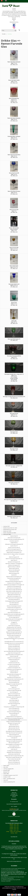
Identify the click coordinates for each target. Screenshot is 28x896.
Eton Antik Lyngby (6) (14, 602)
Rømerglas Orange (14, 448)
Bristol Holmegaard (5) (14, 573)
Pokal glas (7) (14, 705)
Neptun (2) (14, 687)
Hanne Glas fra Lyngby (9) (14, 625)
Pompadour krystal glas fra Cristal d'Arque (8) (14, 706)
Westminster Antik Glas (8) (14, 754)
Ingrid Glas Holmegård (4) (14, 649)
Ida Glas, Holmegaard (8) (14, 646)
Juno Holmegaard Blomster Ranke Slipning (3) (14, 651)
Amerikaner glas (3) (14, 541)
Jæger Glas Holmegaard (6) (14, 653)
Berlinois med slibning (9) (14, 570)
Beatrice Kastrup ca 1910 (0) (14, 566)
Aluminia (4, 11)
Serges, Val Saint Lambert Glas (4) (14, 721)
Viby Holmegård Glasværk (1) (14, 747)
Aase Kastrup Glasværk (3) (14, 764)
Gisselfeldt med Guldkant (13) (14, 615)
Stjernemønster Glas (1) (14, 726)
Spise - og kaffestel (22, 15)
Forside (14, 8)
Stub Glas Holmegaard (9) (14, 729)
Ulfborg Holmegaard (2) (14, 742)
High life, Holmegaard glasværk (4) (14, 632)
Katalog (14, 9)
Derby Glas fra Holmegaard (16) (14, 588)
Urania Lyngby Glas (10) (14, 746)
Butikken (14, 19)
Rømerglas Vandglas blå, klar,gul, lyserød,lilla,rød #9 (14, 396)
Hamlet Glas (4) (14, 624)
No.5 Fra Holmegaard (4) (14, 689)
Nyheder (21, 14)
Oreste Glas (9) (14, 698)
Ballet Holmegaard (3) (14, 557)
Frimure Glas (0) (14, 611)
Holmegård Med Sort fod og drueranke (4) (14, 641)
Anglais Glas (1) (14, 542)
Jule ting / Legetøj (11, 14)
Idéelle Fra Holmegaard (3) (14, 648)
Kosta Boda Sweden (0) (14, 662)
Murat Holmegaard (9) (14, 682)
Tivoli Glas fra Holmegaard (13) (14, 736)
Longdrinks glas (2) (14, 671)
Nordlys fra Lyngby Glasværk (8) (14, 690)
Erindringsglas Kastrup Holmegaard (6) (14, 601)
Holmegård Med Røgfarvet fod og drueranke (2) (14, 639)
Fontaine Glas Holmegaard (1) (14, 607)
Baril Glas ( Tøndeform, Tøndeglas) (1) (14, 563)
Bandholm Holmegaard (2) (14, 562)
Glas (6, 14)
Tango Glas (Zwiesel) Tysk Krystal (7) (14, 733)
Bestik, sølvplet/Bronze (16, 12)
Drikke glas (23, 12)
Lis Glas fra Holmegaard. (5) (14, 667)
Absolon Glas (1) (14, 536)
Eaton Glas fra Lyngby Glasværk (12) (14, 589)
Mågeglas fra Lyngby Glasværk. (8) (14, 684)
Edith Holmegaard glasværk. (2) (14, 593)
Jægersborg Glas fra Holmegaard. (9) (14, 654)
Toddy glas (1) (14, 737)
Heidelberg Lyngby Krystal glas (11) (14, 628)
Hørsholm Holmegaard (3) (14, 644)
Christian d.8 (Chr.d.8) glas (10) (14, 583)
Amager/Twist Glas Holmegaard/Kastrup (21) (14, 539)
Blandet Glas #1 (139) (14, 571)
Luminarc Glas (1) (14, 672)
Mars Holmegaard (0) (14, 675)
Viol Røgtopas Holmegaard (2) (14, 750)
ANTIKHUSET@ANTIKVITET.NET (15, 804)
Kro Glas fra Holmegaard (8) (14, 664)
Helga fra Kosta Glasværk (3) (14, 630)
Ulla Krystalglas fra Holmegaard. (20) (14, 744)
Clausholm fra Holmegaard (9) (14, 586)
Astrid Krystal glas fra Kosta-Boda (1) (14, 550)
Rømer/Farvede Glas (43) (14, 720)
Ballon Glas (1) (14, 560)
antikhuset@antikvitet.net (7, 888)
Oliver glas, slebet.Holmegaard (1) (14, 697)
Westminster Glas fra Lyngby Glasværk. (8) (14, 755)
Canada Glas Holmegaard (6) (14, 578)
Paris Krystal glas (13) (14, 702)
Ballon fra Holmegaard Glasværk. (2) (14, 558)
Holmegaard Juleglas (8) (14, 637)
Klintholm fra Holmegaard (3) (14, 658)
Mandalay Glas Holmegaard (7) (14, 674)
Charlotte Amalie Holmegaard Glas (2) (14, 581)
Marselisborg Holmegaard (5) (14, 677)
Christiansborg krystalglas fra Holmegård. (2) (14, 584)
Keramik (17, 14)
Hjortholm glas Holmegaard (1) (14, 635)
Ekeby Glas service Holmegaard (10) (14, 597)
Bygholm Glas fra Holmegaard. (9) (14, 576)
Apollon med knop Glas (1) (14, 547)
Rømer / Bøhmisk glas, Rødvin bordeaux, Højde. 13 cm (14, 229)
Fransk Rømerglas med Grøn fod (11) (14, 609)
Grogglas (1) (14, 622)
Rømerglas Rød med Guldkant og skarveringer (14, 499)
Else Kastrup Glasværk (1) (14, 599)
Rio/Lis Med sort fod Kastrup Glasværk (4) (14, 718)
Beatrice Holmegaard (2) (14, 565)
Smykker (16, 15)
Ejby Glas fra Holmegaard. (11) (14, 596)
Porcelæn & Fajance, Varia (8, 15)
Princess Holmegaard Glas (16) (14, 711)
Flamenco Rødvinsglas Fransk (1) (14, 606)
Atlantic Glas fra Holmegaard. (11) (14, 552)
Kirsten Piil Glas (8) (14, 656)
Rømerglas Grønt (14, 431)
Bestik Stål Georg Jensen (8, 529)
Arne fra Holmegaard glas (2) (14, 549)
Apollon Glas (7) (14, 546)
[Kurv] (19, 30)
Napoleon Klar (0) (14, 685)
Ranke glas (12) (14, 715)
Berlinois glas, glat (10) (14, 568)
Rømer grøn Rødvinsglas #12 (14, 339)
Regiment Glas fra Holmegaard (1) (14, 716)
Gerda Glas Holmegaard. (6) (14, 612)
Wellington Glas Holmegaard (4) (14, 752)
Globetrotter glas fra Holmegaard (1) (14, 619)
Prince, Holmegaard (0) (14, 710)
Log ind (14, 23)
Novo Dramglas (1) (14, 692)
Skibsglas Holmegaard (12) (14, 723)
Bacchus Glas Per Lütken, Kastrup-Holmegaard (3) (14, 554)
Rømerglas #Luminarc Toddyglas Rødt (14, 465)
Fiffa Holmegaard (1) (14, 604)
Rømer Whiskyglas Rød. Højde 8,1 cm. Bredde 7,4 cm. (14, 100)
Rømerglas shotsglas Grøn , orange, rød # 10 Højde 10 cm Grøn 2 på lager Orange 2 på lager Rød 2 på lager (14, 377)
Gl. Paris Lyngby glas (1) (14, 617)
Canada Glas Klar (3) (14, 580)
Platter (24, 14)
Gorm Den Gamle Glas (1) (14, 620)
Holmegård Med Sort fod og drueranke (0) (14, 643)
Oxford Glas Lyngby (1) (14, 700)
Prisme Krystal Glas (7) (14, 713)
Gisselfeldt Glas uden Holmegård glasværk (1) (14, 614)
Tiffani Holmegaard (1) (14, 734)
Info (14, 20)
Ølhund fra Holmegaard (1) (14, 762)
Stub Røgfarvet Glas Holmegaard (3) (14, 731)
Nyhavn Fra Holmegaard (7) (14, 693)
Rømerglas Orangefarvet (14, 482)
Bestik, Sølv (8, 12)
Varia (9, 16)
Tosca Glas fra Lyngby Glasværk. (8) (14, 739)
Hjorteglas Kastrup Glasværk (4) (14, 633)
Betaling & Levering (14, 22)
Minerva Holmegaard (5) (14, 680)
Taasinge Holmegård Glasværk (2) (14, 741)
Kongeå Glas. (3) (14, 661)
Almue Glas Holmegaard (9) (14, 537)
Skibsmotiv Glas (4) (14, 724)
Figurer (3, 14)
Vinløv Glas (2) (14, 749)
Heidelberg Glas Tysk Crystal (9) (14, 627)
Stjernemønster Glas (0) (14, 728)
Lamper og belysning (15, 16)
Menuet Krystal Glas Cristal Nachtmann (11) (14, 679)
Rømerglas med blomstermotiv (14, 516)
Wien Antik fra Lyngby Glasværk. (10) (14, 757)
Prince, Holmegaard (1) (14, 708)
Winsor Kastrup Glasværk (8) (14, 759)
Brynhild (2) (14, 575)
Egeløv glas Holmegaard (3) (14, 594)
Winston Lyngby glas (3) (14, 760)
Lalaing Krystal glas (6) (14, 666)
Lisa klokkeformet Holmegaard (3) (14, 669)
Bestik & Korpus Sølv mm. (12, 11)
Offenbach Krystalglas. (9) (14, 695)
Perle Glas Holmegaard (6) (14, 703)
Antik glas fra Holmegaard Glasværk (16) (14, 544)
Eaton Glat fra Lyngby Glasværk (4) (14, 591)
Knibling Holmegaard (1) (14, 659)
